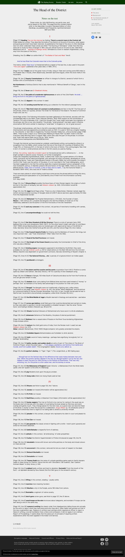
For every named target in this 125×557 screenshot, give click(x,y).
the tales (71, 2)
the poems (79, 2)
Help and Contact (34, 538)
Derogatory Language (20, 538)
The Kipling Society (47, 2)
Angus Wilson (60, 408)
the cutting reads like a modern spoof (32, 153)
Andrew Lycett (34, 250)
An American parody (100, 18)
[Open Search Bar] (86, 2)
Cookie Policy (34, 554)
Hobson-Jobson (48, 185)
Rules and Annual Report (74, 538)
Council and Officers (48, 538)
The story (96, 13)
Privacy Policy (60, 538)
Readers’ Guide (61, 2)
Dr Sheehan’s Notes (40, 90)
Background (97, 15)
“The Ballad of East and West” (55, 55)
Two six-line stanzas (35, 40)
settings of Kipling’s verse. (37, 49)
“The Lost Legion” (19, 67)
